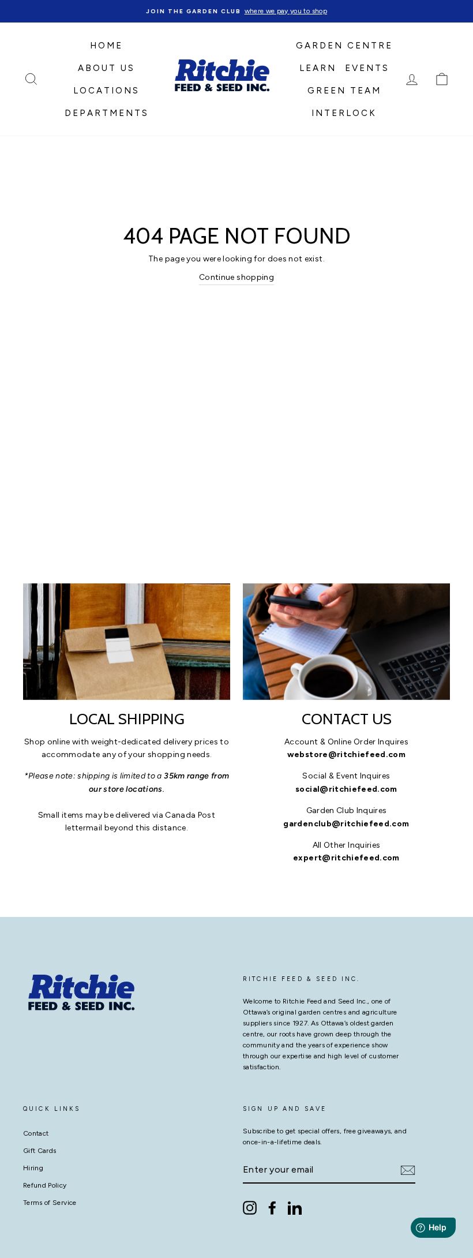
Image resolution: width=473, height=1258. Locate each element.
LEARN (317, 68)
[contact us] (346, 641)
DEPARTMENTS (107, 113)
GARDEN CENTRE (344, 45)
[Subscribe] (407, 1170)
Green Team (344, 90)
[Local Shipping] (126, 641)
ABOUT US (106, 68)
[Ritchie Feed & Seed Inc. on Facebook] (272, 1208)
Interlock (344, 113)
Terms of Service (50, 1203)
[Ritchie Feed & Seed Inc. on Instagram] (250, 1208)
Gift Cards (40, 1151)
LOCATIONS (106, 90)
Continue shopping (236, 277)
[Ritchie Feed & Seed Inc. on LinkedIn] (295, 1208)
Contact (35, 1133)
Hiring (33, 1168)
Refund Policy (45, 1185)
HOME (106, 45)
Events (367, 68)
